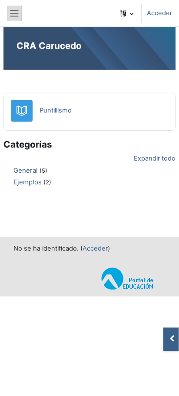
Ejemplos (27, 182)
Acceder (159, 13)
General (25, 170)
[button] (126, 13)
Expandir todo (155, 158)
